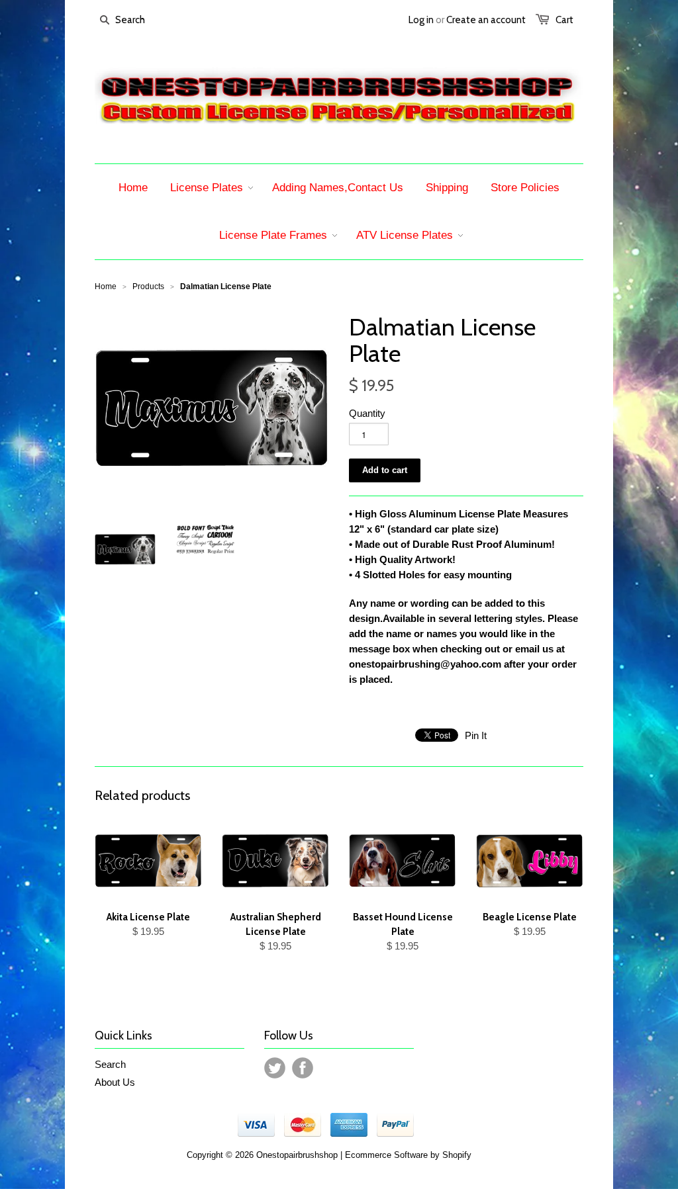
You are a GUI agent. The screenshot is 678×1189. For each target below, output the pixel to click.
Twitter (274, 1068)
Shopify (456, 1155)
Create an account (486, 20)
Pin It (476, 735)
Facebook (302, 1068)
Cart (564, 20)
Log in (421, 20)
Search (110, 1064)
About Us (115, 1082)
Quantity (367, 413)
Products (148, 286)
